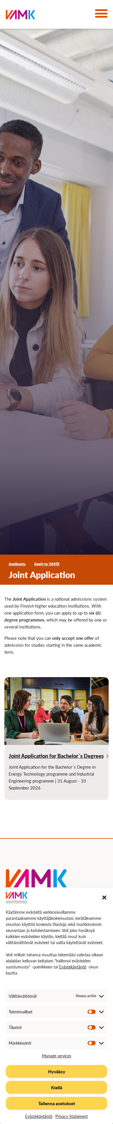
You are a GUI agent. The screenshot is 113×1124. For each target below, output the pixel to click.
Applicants (17, 564)
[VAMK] (20, 16)
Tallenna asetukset (56, 1103)
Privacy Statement (71, 1116)
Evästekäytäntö (72, 967)
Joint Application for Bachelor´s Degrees (56, 755)
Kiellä (56, 1087)
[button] (104, 897)
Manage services (56, 1056)
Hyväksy (56, 1071)
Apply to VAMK (46, 564)
